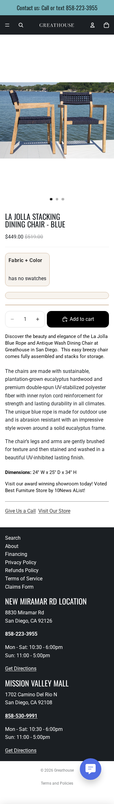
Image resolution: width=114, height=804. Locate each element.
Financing (16, 554)
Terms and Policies (57, 783)
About (11, 546)
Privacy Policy (20, 562)
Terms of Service (23, 579)
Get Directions (20, 668)
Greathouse (64, 770)
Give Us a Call (20, 511)
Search (13, 538)
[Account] (92, 25)
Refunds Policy (22, 570)
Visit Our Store (54, 511)
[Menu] (7, 25)
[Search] (21, 25)
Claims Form (19, 587)
